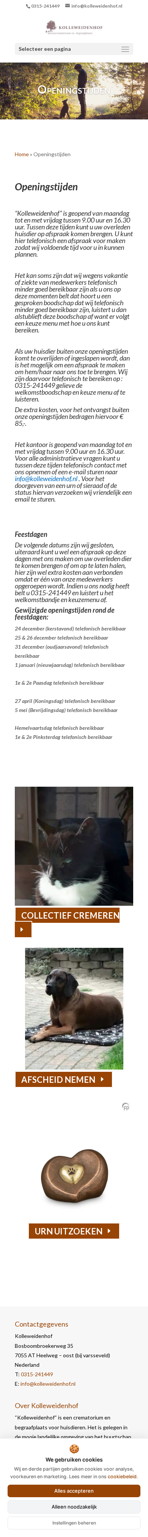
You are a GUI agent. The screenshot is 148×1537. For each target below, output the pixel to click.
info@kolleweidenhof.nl (48, 1383)
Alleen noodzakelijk (74, 1507)
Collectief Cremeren (70, 915)
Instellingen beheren (74, 1523)
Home (22, 154)
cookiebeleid (122, 1476)
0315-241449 (45, 6)
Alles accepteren (74, 1491)
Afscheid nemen (58, 1079)
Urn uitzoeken (68, 1231)
